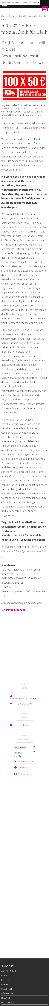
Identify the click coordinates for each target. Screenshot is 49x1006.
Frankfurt (6, 997)
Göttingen (6, 1002)
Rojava (26, 725)
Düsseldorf (7, 993)
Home (4, 16)
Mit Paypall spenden (13, 609)
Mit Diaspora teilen (26, 761)
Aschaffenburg (8, 971)
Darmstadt (6, 989)
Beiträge (12, 16)
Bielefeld (5, 980)
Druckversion (23, 767)
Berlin (4, 975)
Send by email (24, 774)
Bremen (5, 984)
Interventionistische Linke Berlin (24, 698)
